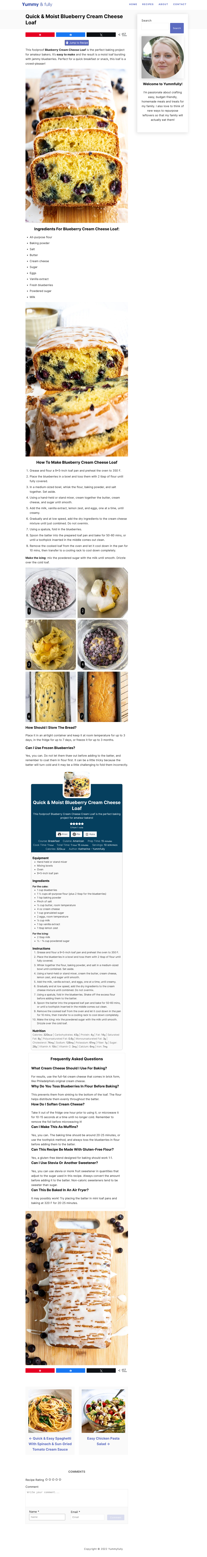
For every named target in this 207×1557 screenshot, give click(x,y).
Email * (75, 1512)
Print (64, 834)
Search (147, 20)
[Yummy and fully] (37, 4)
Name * (34, 1511)
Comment (31, 1486)
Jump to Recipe (78, 42)
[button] (71, 823)
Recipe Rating (34, 1480)
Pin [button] (78, 834)
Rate (92, 834)
